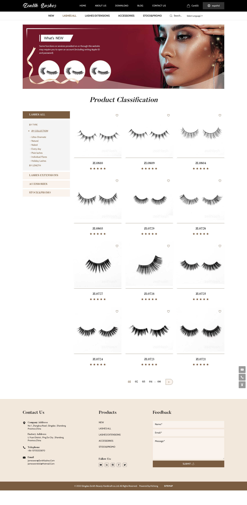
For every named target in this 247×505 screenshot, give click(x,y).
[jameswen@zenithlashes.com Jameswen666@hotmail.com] (242, 369)
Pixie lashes (37, 153)
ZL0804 (200, 163)
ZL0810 (98, 163)
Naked (34, 145)
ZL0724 (98, 359)
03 (143, 382)
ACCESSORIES (126, 15)
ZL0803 (97, 228)
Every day (36, 149)
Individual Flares (39, 157)
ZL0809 (149, 163)
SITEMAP (168, 486)
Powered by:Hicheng (148, 486)
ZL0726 (149, 294)
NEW (51, 15)
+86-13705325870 (36, 450)
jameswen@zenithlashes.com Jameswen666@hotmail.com (41, 462)
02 (136, 382)
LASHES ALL (69, 15)
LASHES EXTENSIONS (97, 15)
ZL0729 (149, 228)
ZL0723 (149, 359)
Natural (34, 141)
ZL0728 (201, 228)
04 (150, 382)
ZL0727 (98, 294)
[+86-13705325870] (242, 377)
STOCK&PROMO (152, 15)
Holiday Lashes (38, 161)
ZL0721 (201, 359)
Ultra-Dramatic (38, 137)
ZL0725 (201, 294)
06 (159, 382)
